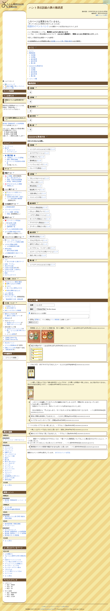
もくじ (31, 51)
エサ (6, 260)
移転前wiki (9, 349)
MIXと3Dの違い (10, 295)
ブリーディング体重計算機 (15, 242)
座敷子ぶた (8, 452)
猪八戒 (7, 460)
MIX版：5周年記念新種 (14, 181)
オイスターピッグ (10, 530)
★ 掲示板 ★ (10, 155)
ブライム (7, 474)
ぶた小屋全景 (9, 293)
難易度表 (32, 53)
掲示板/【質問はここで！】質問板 (15, 533)
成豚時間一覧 (11, 226)
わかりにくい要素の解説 (14, 282)
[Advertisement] (68, 282)
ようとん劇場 (11, 334)
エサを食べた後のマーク (16, 261)
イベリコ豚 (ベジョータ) (13, 571)
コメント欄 (33, 79)
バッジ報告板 (55, 319)
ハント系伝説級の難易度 (14, 198)
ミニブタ (7, 465)
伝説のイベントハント (38, 26)
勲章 (6, 273)
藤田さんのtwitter (10, 314)
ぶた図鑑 (9, 176)
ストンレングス (10, 469)
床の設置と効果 (11, 223)
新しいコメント (19, 86)
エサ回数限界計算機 (13, 246)
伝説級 (33, 55)
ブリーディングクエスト (12, 209)
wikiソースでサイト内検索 (13, 310)
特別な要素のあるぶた (13, 290)
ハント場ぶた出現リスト (13, 561)
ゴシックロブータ (10, 454)
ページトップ (10, 84)
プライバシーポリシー (55, 606)
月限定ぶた (10, 186)
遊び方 (7, 148)
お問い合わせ (65, 606)
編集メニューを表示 (101, 15)
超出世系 (34, 61)
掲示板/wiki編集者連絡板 (12, 509)
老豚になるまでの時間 (13, 284)
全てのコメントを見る (62, 452)
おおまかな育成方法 (36, 66)
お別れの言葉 (9, 267)
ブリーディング (12, 152)
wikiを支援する (11, 308)
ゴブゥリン (8, 472)
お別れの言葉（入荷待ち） (13, 269)
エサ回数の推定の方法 (13, 231)
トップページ (9, 146)
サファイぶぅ (9, 447)
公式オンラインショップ (14, 329)
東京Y (6, 458)
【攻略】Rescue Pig (11, 339)
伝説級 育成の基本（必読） (15, 197)
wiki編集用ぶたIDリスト (12, 476)
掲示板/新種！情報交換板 (13, 524)
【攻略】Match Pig (11, 337)
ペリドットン (9, 450)
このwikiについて (10, 306)
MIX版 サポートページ (14, 322)
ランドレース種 (10, 456)
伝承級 (33, 57)
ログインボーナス (10, 275)
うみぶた (8, 569)
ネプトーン (8, 470)
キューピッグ (9, 467)
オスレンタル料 (10, 478)
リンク (52, 149)
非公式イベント (10, 343)
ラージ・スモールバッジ (13, 240)
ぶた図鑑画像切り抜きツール (14, 253)
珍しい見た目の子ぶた (14, 178)
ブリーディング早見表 (13, 220)
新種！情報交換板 (12, 159)
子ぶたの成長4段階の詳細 (14, 229)
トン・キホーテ (10, 463)
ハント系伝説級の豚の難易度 (46, 7)
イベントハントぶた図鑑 (13, 563)
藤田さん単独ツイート (14, 315)
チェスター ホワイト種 (13, 567)
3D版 (8, 214)
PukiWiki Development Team (47, 609)
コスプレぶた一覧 (10, 296)
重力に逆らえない (10, 461)
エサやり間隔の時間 (11, 244)
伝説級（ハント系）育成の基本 (61, 41)
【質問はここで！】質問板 (15, 157)
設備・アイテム (10, 264)
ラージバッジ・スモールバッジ (14, 440)
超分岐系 (34, 59)
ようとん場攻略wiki (11, 345)
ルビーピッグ (9, 449)
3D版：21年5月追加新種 (14, 179)
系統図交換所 (10, 207)
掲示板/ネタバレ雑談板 (12, 535)
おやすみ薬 (9, 266)
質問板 (37, 319)
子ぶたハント (11, 150)
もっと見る (8, 485)
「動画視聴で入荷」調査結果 (14, 299)
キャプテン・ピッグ (12, 565)
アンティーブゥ (10, 525)
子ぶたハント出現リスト (14, 192)
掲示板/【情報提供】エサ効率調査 (13, 123)
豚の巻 (33, 63)
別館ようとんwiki (10, 348)
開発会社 (7, 318)
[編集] (35, 47)
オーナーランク (10, 271)
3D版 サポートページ (13, 324)
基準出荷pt (8, 249)
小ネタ (8, 286)
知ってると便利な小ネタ (14, 288)
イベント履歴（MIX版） (12, 212)
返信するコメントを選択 (38, 313)
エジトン (8, 573)
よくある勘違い (12, 225)
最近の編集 (9, 86)
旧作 (15, 267)
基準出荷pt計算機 (12, 250)
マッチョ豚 (8, 507)
